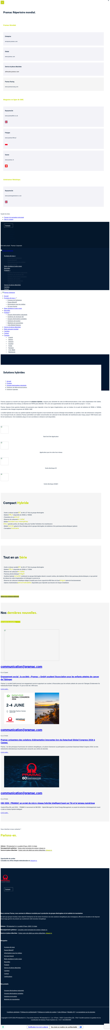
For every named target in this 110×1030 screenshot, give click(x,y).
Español (11, 234)
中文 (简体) (12, 240)
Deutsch (11, 232)
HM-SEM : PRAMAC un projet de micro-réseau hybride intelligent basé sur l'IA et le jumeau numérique (48, 803)
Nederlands (12, 242)
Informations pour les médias (16, 262)
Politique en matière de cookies (47, 1012)
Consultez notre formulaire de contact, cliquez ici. (32, 930)
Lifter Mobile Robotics (14, 283)
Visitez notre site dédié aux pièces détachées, (35, 850)
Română (12, 238)
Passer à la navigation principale (14, 217)
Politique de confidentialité (29, 1012)
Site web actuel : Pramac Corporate (12, 246)
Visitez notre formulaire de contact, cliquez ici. (31, 848)
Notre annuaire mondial (11, 329)
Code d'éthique (61, 1012)
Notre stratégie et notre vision (13, 266)
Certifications (8, 976)
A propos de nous (9, 947)
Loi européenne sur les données (85, 1012)
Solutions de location (14, 279)
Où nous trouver (12, 264)
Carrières (6, 287)
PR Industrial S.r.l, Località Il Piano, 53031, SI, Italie (22, 846)
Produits (6, 313)
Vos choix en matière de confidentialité (64, 1027)
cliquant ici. (33, 861)
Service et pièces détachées (12, 285)
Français (7, 226)
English (11, 228)
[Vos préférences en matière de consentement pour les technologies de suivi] (3, 1027)
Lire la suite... (5, 689)
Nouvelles (7, 268)
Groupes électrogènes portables (17, 277)
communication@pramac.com (21, 666)
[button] (16, 256)
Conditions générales (13, 1012)
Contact (6, 289)
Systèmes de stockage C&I (16, 274)
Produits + (7, 270)
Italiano (11, 230)
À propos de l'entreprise (15, 258)
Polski (11, 236)
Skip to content (8, 219)
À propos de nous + (10, 256)
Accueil (6, 296)
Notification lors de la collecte (38, 1027)
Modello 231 (71, 1012)
